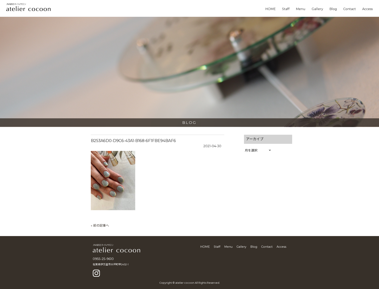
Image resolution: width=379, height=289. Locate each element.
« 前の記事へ (100, 225)
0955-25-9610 (103, 259)
